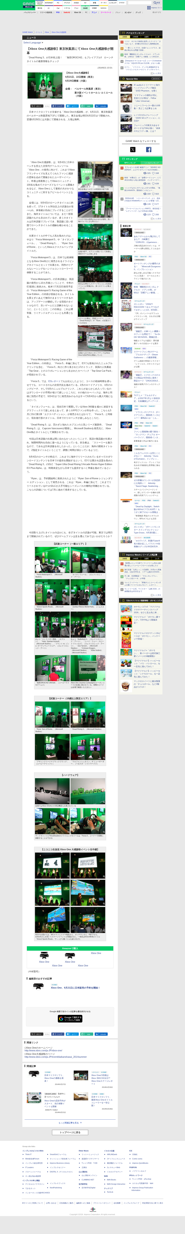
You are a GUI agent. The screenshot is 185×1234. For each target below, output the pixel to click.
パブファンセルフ (139, 1171)
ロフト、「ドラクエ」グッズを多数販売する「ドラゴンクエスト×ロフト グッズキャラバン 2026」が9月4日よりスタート (142, 69)
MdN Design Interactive (116, 1184)
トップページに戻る (70, 1132)
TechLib (110, 1192)
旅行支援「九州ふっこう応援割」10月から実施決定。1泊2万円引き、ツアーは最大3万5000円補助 (142, 572)
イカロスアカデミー (115, 1172)
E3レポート (54, 381)
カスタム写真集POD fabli (142, 1183)
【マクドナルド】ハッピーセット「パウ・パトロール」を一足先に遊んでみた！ (147, 663)
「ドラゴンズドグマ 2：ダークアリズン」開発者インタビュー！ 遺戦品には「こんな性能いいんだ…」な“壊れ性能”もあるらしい (147, 418)
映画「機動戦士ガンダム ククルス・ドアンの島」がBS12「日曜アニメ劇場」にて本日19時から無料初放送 (142, 56)
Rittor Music (84, 1151)
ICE (130, 1151)
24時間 (135, 37)
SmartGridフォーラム (58, 1154)
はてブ (74, 106)
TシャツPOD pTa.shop (141, 1179)
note (88, 106)
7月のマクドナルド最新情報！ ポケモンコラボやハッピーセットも (144, 601)
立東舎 (84, 1167)
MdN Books (111, 1180)
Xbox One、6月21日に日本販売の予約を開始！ (75, 988)
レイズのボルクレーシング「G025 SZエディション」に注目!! (147, 118)
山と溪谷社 (83, 1172)
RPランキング (130, 163)
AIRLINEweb (112, 1154)
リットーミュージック (90, 1154)
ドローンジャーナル (33, 1172)
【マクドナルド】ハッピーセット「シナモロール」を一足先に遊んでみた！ (147, 674)
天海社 (134, 1154)
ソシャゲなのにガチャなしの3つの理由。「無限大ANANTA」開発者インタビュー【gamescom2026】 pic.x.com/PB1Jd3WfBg (142, 190)
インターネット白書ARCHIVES (37, 1193)
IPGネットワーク (136, 1175)
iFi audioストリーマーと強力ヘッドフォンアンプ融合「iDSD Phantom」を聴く (147, 88)
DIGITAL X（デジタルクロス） (62, 1172)
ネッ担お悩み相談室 (33, 1176)
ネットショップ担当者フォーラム (63, 1159)
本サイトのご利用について (32, 1203)
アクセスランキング (135, 33)
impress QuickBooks (140, 1163)
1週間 (146, 37)
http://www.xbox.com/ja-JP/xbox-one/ (43, 1050)
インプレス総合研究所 (34, 1163)
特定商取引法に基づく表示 (152, 1203)
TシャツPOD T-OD (89, 1163)
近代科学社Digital (88, 1188)
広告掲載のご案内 (66, 1203)
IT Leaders (29, 1167)
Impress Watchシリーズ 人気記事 (141, 555)
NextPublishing (56, 1188)
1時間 (124, 37)
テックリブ (108, 1188)
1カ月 (157, 37)
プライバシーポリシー (102, 1203)
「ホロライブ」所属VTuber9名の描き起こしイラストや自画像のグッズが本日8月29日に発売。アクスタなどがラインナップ (147, 546)
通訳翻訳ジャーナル (115, 1163)
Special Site (132, 79)
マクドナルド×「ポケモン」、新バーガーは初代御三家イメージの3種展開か (147, 653)
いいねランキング (152, 163)
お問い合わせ (51, 1203)
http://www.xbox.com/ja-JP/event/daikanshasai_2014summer (56, 1057)
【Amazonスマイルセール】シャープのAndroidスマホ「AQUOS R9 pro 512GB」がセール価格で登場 (142, 63)
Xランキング (132, 159)
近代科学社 (83, 1184)
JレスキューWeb (113, 1167)
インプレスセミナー (57, 1167)
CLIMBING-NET (88, 1180)
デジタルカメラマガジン (34, 1184)
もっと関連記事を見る (69, 1123)
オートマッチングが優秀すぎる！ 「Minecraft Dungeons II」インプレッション (147, 266)
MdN (106, 1176)
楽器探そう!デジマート (90, 1159)
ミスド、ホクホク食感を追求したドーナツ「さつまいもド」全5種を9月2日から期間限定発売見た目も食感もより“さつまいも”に (142, 43)
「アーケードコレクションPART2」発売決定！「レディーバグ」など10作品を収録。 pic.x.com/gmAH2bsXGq (142, 211)
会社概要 (117, 1203)
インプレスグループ (131, 1203)
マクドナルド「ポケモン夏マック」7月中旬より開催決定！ (147, 620)
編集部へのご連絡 (83, 1203)
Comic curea (137, 1159)
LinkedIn (103, 106)
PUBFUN (133, 1167)
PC (86, 12)
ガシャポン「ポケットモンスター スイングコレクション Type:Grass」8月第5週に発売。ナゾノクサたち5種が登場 (147, 533)
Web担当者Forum (32, 1159)
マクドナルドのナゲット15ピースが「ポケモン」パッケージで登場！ (147, 636)
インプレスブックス (57, 1183)
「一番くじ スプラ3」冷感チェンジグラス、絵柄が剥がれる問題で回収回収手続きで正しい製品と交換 (142, 50)
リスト (47, 106)
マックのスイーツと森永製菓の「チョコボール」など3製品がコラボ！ (147, 684)
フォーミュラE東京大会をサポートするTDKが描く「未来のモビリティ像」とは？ (147, 128)
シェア (59, 106)
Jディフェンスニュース (116, 1159)
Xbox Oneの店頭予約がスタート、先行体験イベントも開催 (55, 1103)
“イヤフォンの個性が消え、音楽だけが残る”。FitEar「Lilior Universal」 (146, 98)
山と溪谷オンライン (89, 1175)
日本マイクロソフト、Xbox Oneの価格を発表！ (54, 1078)
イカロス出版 (109, 1151)
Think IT (28, 1154)
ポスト (38, 106)
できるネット (30, 1188)
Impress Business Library (60, 1163)
